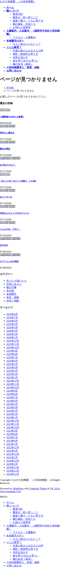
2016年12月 (12, 474)
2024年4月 (12, 407)
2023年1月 (12, 444)
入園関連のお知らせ (12, 116)
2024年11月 (12, 384)
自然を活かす (20, 57)
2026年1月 (12, 337)
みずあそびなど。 (8, 165)
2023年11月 (12, 424)
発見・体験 (12, 297)
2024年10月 (12, 387)
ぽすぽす (4, 245)
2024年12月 (12, 380)
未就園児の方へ (15, 535)
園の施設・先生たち (24, 24)
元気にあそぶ (14, 284)
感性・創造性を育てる (25, 54)
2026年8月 (12, 314)
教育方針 (18, 14)
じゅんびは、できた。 (10, 229)
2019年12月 (12, 467)
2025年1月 (12, 377)
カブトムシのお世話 (9, 261)
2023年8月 (12, 434)
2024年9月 (12, 390)
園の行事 (11, 287)
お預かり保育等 (22, 27)
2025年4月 (12, 367)
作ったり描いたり (16, 280)
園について (12, 505)
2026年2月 (12, 334)
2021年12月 (12, 454)
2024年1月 (12, 417)
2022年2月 (12, 450)
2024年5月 (12, 404)
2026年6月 (12, 321)
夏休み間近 (5, 149)
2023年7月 (12, 437)
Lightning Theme (38, 488)
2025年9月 (12, 350)
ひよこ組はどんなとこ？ (27, 44)
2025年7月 (12, 357)
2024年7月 (12, 397)
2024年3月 (12, 410)
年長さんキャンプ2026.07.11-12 (14, 213)
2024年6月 (12, 400)
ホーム (10, 502)
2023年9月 (12, 430)
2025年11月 (12, 344)
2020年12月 (12, 460)
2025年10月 (12, 347)
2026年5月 (12, 324)
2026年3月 (12, 330)
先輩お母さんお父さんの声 (28, 50)
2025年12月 (12, 340)
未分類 (10, 290)
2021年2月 (12, 457)
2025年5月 (12, 364)
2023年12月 (12, 420)
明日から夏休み (7, 133)
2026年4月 (12, 327)
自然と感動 (12, 300)
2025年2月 (12, 374)
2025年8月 (12, 354)
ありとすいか (6, 197)
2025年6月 (12, 360)
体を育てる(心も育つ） (26, 60)
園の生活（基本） (23, 64)
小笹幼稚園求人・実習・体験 (22, 562)
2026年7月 (12, 317)
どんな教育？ (14, 542)
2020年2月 (12, 464)
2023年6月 (12, 440)
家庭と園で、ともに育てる (28, 20)
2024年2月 (12, 414)
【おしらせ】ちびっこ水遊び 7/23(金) (18, 181)
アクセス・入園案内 (24, 37)
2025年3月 (12, 370)
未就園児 (11, 294)
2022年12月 (12, 447)
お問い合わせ (14, 565)
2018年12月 (12, 470)
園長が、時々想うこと (25, 17)
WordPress (18, 488)
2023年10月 (12, 427)
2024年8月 (12, 394)
